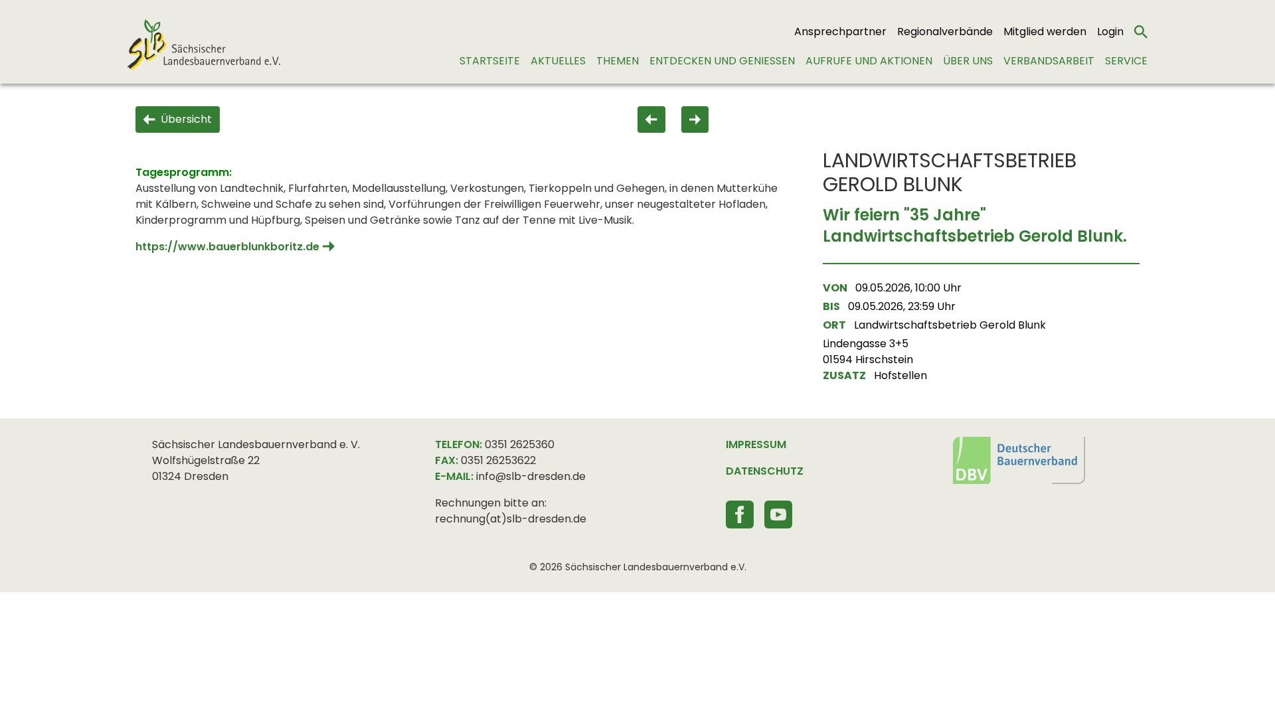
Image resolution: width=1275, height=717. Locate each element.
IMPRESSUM (756, 444)
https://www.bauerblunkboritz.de (227, 246)
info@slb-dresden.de (531, 476)
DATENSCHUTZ (765, 471)
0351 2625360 (519, 444)
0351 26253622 (498, 460)
